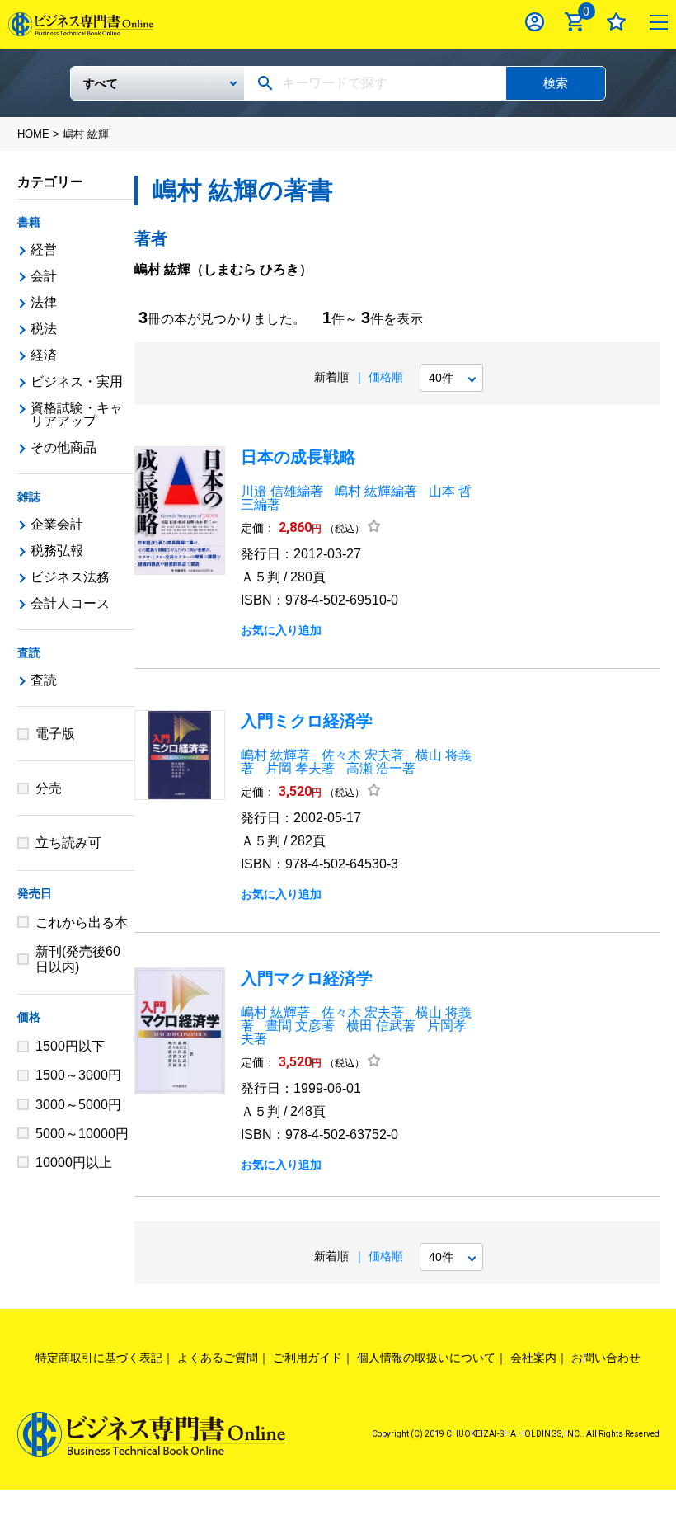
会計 (44, 276)
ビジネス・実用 (77, 381)
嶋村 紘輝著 (275, 755)
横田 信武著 (380, 1026)
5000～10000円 (82, 1134)
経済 (44, 355)
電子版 (55, 734)
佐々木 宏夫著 (363, 755)
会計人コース (70, 603)
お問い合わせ (606, 1357)
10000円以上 (73, 1162)
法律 (44, 302)
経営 (44, 249)
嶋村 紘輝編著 (376, 491)
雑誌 (28, 496)
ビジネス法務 (70, 577)
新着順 (331, 377)
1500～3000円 (78, 1075)
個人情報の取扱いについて (426, 1357)
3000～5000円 (78, 1105)
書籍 (28, 221)
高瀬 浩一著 (380, 768)
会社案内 (533, 1357)
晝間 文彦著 (300, 1026)
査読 (28, 652)
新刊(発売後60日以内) (77, 959)
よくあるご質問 (217, 1357)
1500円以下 (70, 1046)
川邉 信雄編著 (282, 491)
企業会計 (57, 524)
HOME (33, 134)
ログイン (534, 21)
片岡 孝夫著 (300, 768)
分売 (48, 788)
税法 (44, 329)
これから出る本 (81, 922)
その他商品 (63, 447)
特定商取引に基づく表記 (98, 1357)
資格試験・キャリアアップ (77, 414)
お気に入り (616, 21)
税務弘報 (57, 551)
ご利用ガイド (307, 1357)
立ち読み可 (68, 842)
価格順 (386, 377)
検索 (555, 83)
